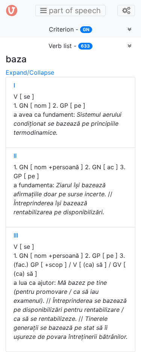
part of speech (72, 10)
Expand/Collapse (30, 72)
